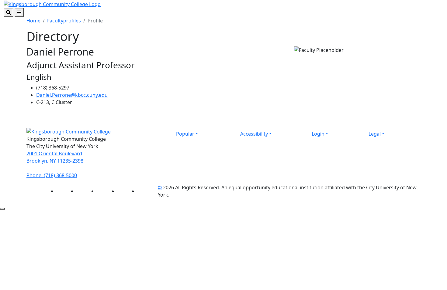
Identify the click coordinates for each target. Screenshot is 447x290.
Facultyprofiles (64, 20)
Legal (375, 133)
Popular (185, 133)
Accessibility (254, 133)
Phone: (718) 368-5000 (51, 175)
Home (33, 20)
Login (318, 133)
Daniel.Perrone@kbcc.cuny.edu (72, 95)
